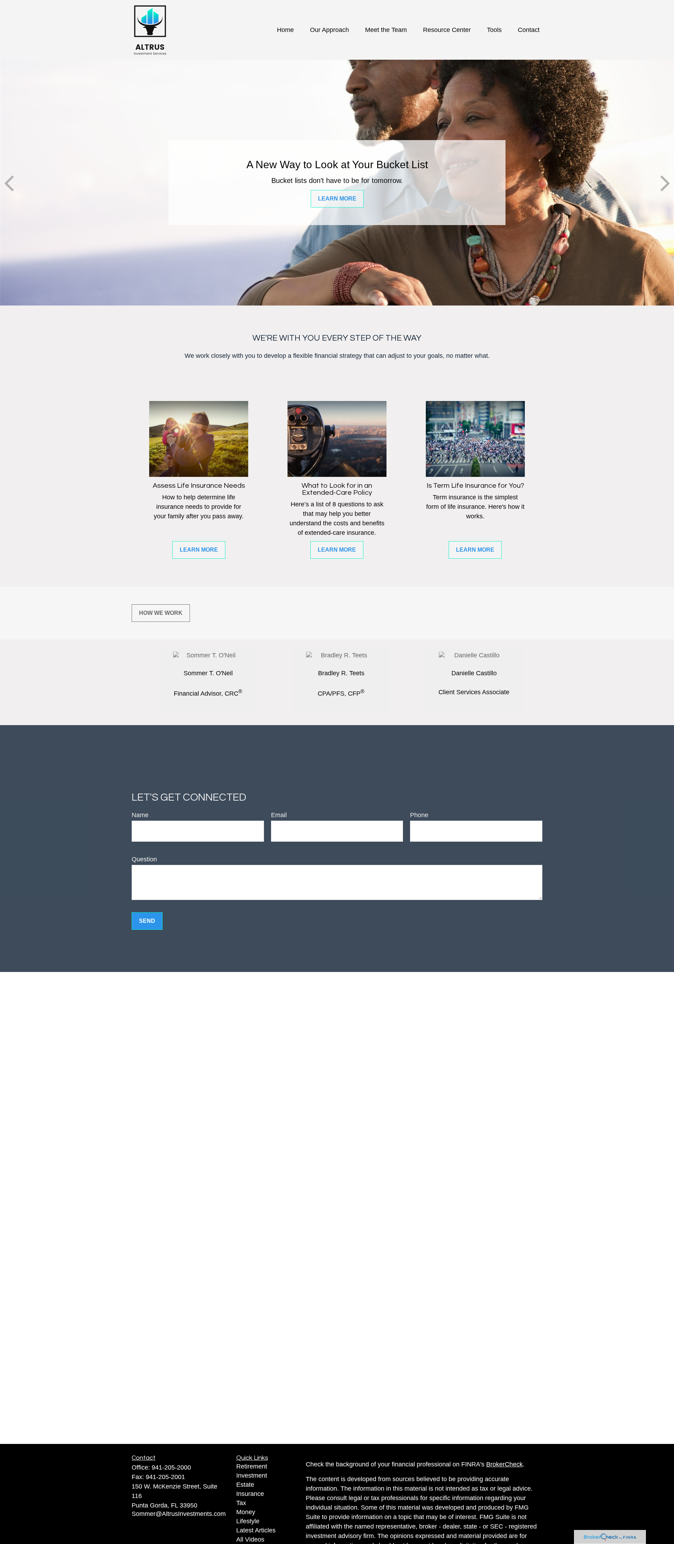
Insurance (250, 1493)
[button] (285, 30)
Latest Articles (256, 1530)
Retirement (251, 1466)
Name (140, 815)
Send (147, 921)
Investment (251, 1475)
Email (279, 815)
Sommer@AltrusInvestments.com (179, 1513)
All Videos (250, 1539)
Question (144, 859)
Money (245, 1512)
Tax (241, 1502)
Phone (419, 815)
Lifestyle (247, 1521)
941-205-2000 (171, 1467)
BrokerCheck (504, 1464)
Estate (245, 1484)
